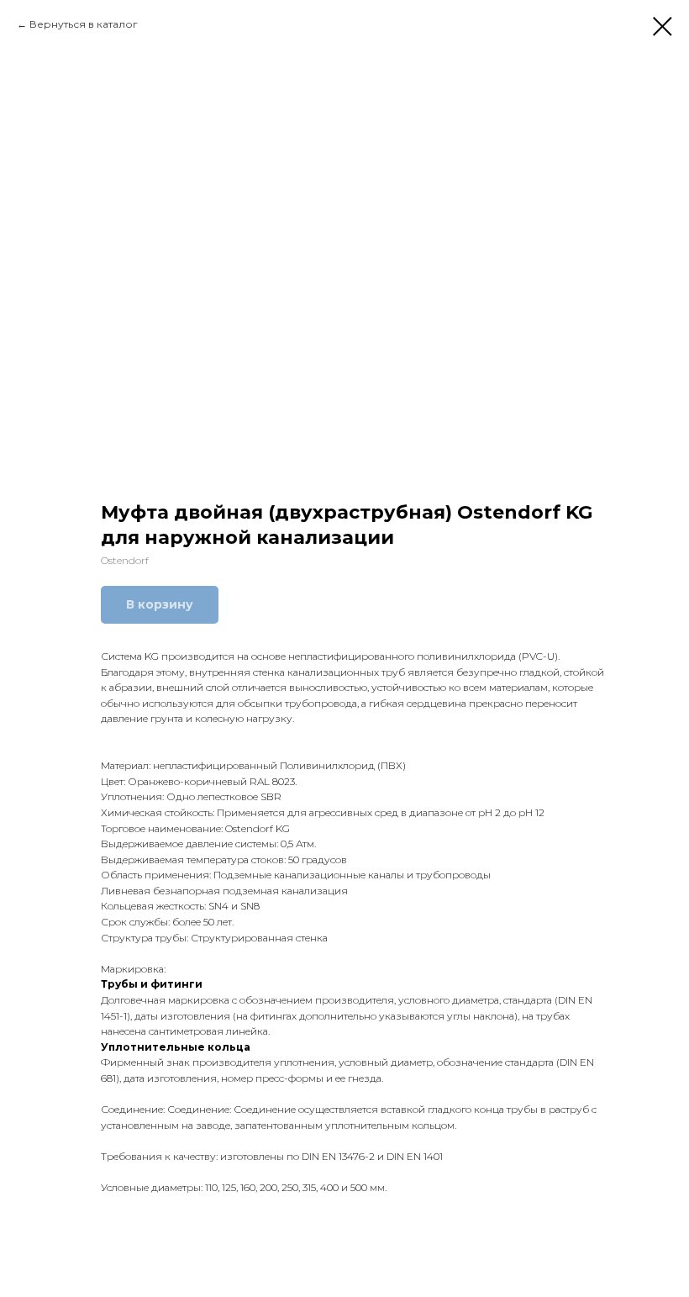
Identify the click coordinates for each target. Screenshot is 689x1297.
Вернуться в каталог (83, 24)
